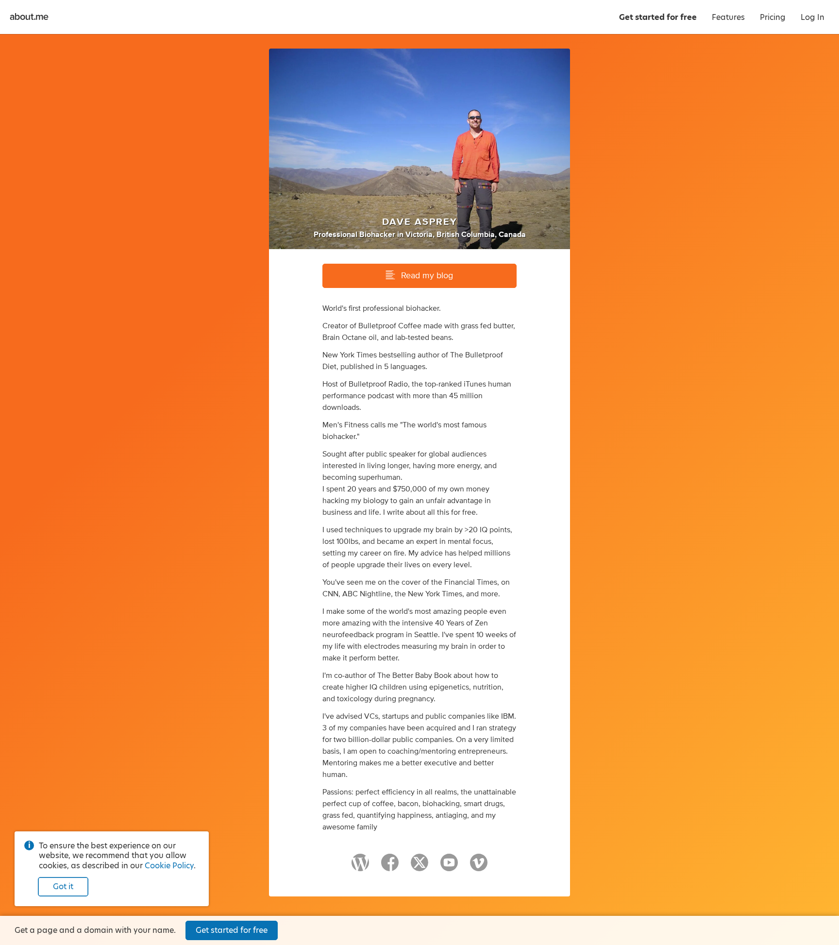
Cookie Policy (169, 865)
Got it (63, 886)
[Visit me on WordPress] (360, 867)
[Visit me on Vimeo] (478, 867)
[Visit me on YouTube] (449, 867)
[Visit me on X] (419, 867)
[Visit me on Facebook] (390, 867)
